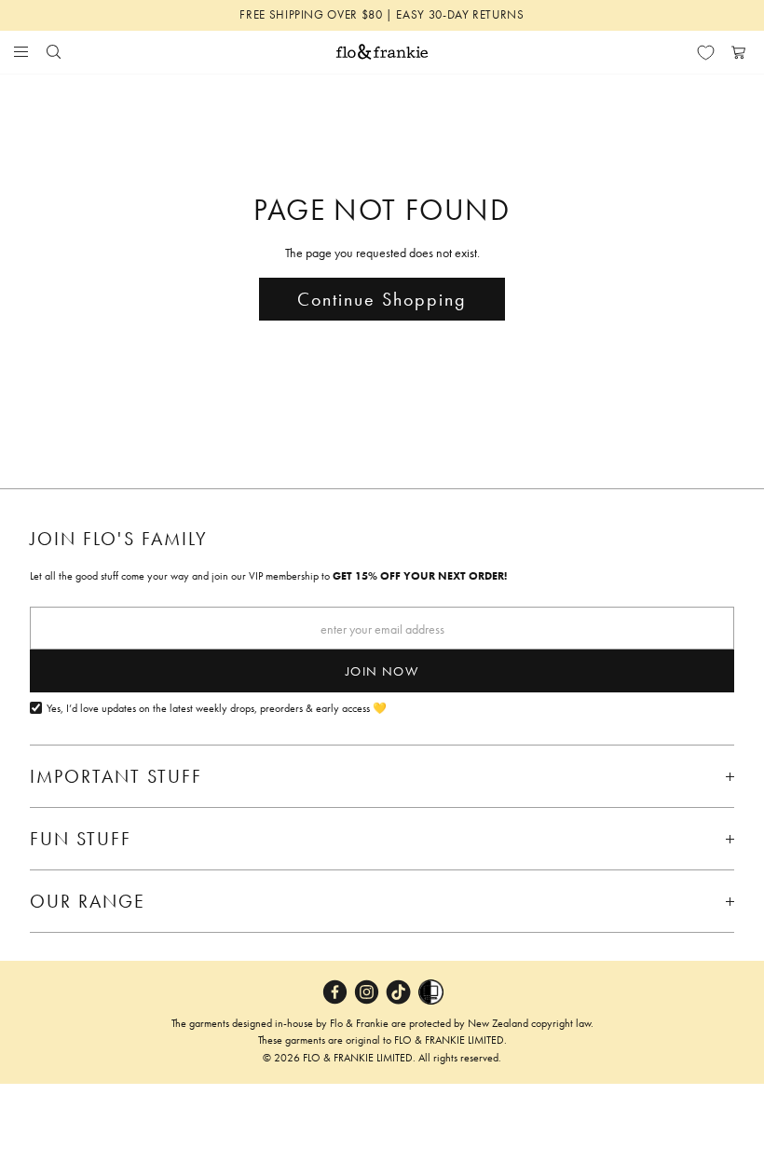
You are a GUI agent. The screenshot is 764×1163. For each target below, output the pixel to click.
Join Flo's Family (119, 539)
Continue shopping (382, 299)
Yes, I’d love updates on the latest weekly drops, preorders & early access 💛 (217, 709)
